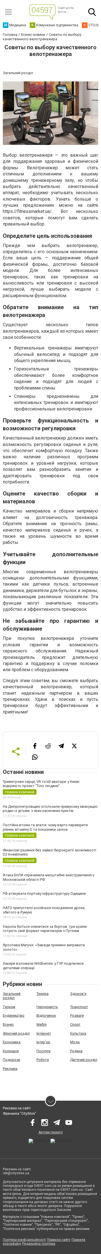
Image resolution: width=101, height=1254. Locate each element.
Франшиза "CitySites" (19, 1114)
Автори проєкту (50, 1132)
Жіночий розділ (16, 1033)
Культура (78, 1033)
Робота (42, 1060)
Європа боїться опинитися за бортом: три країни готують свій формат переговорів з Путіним (45, 928)
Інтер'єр (43, 1042)
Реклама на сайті (17, 1108)
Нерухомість (47, 1007)
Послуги (43, 1051)
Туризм (9, 1007)
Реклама (10, 1069)
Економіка (11, 1042)
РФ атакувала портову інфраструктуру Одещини (44, 893)
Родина (76, 1051)
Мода (75, 1042)
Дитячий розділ (83, 1060)
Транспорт (79, 1007)
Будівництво (13, 1015)
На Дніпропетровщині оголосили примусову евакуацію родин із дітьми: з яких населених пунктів (50, 808)
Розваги (77, 1015)
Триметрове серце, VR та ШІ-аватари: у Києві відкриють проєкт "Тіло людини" (41, 783)
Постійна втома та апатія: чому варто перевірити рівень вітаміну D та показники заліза (45, 827)
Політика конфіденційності (24, 1240)
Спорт (75, 1024)
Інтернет (43, 1033)
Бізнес (8, 1024)
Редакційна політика (38, 1244)
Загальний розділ (11, 996)
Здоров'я (78, 994)
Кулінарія (11, 1051)
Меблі (41, 1024)
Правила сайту (58, 1240)
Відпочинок (46, 1015)
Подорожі (11, 1060)
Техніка (42, 994)
